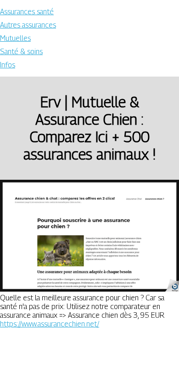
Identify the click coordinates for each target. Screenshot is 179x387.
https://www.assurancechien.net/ (49, 324)
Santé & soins (21, 51)
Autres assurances (28, 25)
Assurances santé (27, 11)
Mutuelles (15, 38)
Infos (7, 65)
